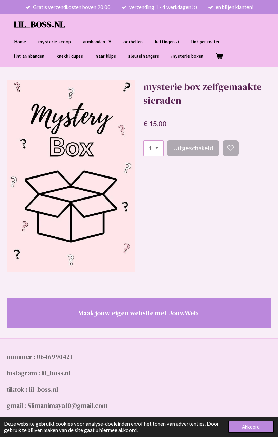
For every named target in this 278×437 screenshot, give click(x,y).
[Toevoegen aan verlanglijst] (231, 148)
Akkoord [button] (251, 427)
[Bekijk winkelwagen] (219, 56)
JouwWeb (183, 313)
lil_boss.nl (39, 24)
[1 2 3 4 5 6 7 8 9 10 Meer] (153, 148)
